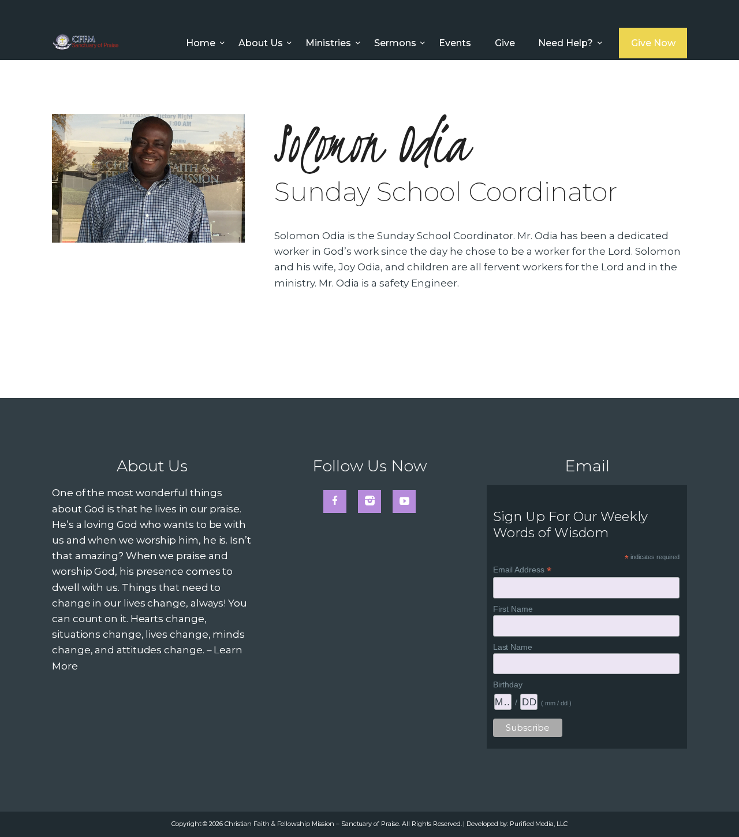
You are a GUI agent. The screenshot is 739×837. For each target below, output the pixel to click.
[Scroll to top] (707, 809)
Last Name (512, 647)
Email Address (522, 569)
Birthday (507, 684)
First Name (513, 608)
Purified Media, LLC (538, 824)
